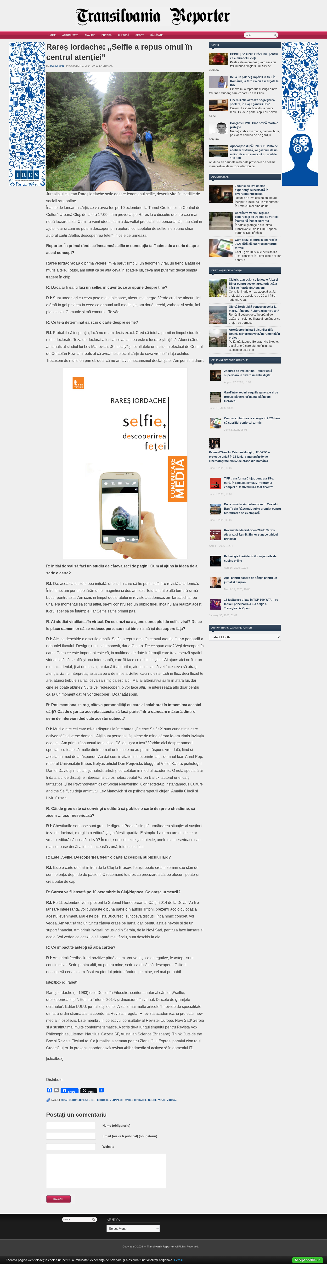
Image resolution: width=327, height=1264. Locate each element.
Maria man (57, 65)
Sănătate (156, 35)
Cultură (123, 35)
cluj (64, 1100)
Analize (90, 35)
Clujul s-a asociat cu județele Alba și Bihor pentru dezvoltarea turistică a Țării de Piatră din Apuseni (253, 283)
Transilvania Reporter (160, 1246)
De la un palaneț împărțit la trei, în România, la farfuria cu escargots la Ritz (254, 81)
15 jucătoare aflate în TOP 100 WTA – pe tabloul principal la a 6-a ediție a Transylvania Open (251, 604)
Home (52, 35)
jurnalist (117, 1100)
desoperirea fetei (81, 1100)
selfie (152, 1100)
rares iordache (136, 1100)
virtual (172, 1100)
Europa (106, 35)
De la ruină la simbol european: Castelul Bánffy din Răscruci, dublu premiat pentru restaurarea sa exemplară (252, 509)
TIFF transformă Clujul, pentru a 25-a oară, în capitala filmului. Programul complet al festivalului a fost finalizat (249, 483)
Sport (139, 35)
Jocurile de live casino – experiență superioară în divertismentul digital (251, 190)
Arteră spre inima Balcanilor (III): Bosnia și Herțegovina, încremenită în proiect (254, 334)
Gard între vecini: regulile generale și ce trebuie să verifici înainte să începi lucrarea (256, 217)
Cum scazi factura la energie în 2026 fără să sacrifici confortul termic (256, 244)
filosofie (102, 1100)
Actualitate (70, 35)
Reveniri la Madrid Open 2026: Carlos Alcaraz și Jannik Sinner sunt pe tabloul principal (251, 535)
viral (161, 1100)
